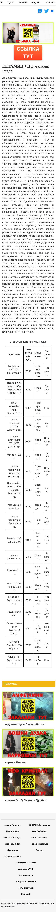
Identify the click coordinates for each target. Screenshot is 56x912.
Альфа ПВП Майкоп (26, 881)
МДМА (11, 2)
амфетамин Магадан (25, 862)
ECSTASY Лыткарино (39, 825)
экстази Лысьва (12, 856)
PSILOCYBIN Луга (12, 837)
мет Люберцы (39, 831)
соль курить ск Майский (25, 891)
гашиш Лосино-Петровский (12, 828)
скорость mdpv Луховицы (12, 847)
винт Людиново (39, 837)
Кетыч (23, 2)
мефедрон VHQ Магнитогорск (26, 872)
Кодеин (36, 2)
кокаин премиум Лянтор (39, 847)
